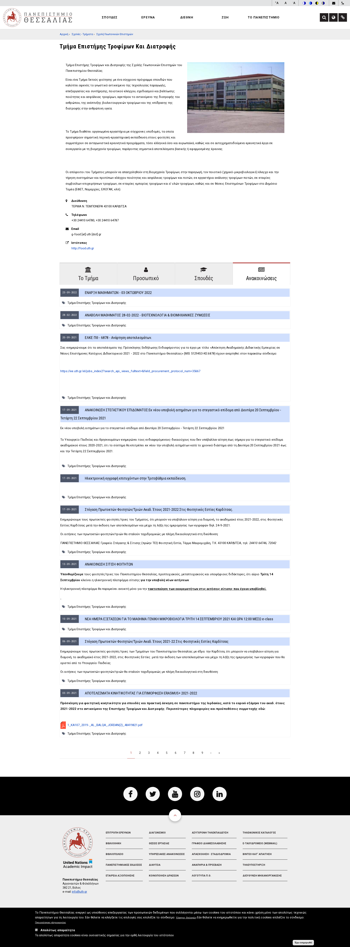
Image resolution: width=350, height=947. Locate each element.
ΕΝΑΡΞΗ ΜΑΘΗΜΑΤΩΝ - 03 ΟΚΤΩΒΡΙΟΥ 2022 (118, 292)
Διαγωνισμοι (157, 832)
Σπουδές (203, 278)
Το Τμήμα (88, 278)
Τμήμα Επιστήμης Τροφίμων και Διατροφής (96, 303)
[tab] (88, 273)
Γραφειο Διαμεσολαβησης (209, 843)
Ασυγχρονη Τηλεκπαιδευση (210, 832)
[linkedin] (219, 794)
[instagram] (197, 794)
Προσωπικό (146, 278)
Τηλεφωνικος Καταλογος (259, 832)
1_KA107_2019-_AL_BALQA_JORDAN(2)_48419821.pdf (105, 725)
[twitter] (153, 794)
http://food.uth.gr (82, 248)
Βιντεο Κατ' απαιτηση (257, 854)
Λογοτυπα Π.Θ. (201, 875)
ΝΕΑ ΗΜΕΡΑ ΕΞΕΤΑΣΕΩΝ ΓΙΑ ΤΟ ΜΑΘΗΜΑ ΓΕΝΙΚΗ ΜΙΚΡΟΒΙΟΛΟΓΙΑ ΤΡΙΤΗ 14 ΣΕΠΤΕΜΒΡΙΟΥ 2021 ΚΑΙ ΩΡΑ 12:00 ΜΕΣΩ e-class (179, 619)
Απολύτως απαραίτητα (58, 930)
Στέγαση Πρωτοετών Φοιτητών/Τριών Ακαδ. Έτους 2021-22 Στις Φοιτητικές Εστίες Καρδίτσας (156, 641)
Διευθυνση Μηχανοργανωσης (262, 875)
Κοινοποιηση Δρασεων (164, 875)
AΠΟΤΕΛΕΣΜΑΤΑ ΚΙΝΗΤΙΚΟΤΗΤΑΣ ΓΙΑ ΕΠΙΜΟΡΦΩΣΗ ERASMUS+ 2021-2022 (141, 693)
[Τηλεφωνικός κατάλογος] (342, 3)
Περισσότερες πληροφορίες (50, 922)
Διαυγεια (154, 864)
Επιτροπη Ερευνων (118, 832)
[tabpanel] (175, 526)
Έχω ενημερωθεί (303, 942)
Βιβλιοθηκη (113, 843)
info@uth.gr (79, 891)
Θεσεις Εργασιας (159, 843)
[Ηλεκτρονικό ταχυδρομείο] (333, 3)
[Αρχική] (37, 17)
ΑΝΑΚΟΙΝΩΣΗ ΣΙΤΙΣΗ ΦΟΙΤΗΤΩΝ (109, 564)
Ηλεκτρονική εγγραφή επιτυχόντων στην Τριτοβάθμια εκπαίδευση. (135, 478)
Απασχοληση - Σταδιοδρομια (211, 854)
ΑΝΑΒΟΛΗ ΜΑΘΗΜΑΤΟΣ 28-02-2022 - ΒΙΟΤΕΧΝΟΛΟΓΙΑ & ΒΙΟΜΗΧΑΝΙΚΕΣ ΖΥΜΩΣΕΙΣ (147, 315)
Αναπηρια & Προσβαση (207, 864)
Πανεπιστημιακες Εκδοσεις (124, 864)
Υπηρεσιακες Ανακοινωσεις (167, 854)
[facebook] (130, 794)
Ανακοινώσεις (261, 278)
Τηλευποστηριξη (254, 864)
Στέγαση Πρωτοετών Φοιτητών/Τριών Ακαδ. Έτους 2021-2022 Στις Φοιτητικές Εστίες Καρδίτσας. (159, 509)
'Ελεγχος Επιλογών (186, 918)
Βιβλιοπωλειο (114, 854)
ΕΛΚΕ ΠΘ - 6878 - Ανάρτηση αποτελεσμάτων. (118, 337)
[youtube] (175, 794)
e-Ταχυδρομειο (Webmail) (260, 843)
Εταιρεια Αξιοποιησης (120, 875)
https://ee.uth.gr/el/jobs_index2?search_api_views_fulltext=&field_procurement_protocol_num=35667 (130, 371)
